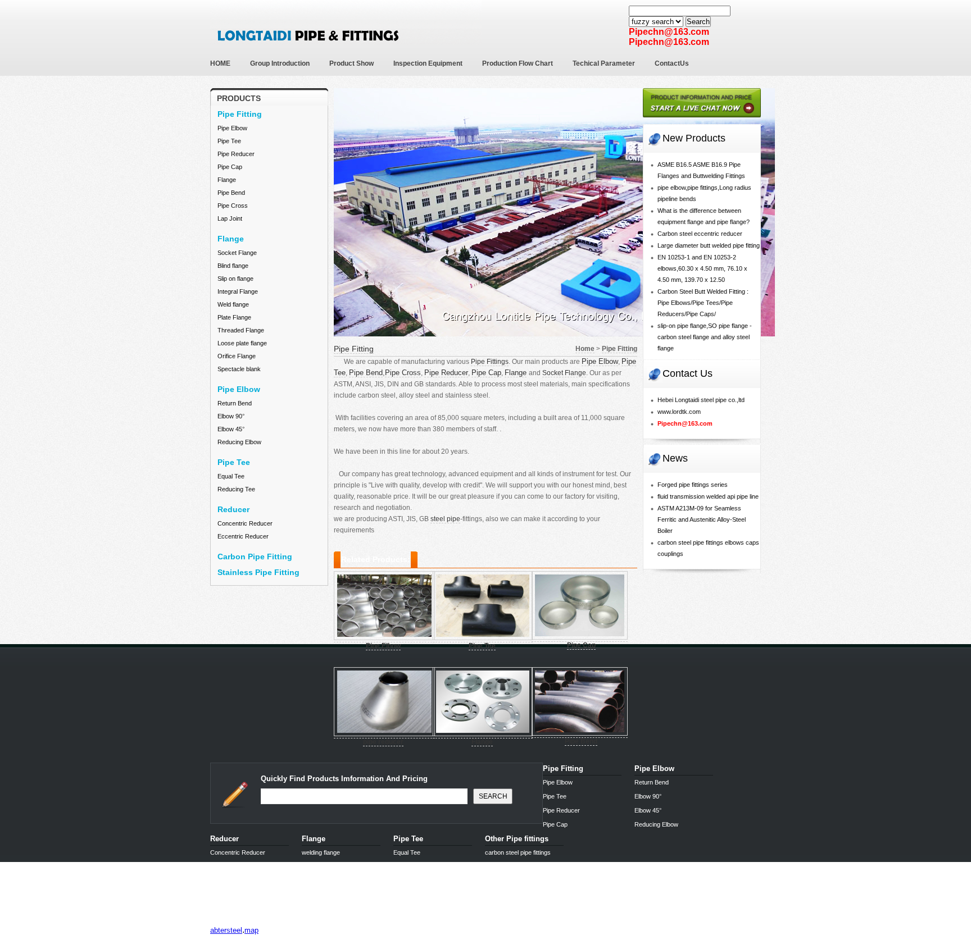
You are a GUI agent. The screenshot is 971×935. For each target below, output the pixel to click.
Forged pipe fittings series (692, 484)
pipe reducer (383, 742)
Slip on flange (235, 278)
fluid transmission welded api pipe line (708, 496)
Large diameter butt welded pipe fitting (708, 245)
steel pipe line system (268, 921)
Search (698, 21)
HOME (220, 63)
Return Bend (234, 403)
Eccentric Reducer (243, 536)
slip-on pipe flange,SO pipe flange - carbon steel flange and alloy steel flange (704, 337)
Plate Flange (234, 317)
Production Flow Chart (517, 63)
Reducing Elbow (239, 442)
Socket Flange (237, 252)
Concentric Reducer (245, 523)
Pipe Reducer (236, 153)
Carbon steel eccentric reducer (699, 233)
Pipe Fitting (354, 348)
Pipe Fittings (490, 362)
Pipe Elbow (232, 128)
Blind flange (232, 265)
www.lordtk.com (679, 411)
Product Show (351, 63)
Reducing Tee (236, 489)
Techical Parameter (604, 63)
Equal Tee (230, 476)
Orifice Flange (236, 356)
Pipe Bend (231, 192)
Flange (226, 179)
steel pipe (445, 519)
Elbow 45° (230, 429)
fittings (222, 921)
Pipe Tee (229, 141)
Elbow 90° (230, 416)
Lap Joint (229, 218)
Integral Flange (237, 291)
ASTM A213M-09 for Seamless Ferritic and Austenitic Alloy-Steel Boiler (701, 519)
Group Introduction (280, 63)
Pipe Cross (232, 205)
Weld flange (233, 304)
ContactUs (672, 63)
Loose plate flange (242, 343)
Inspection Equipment (427, 63)
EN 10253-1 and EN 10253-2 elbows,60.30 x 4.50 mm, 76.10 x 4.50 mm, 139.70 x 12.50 (702, 268)
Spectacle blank (239, 369)
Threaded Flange (240, 330)
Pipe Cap (229, 166)
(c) (310, 921)
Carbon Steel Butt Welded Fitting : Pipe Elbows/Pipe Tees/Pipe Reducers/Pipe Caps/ (702, 302)
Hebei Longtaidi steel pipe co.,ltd (701, 399)
